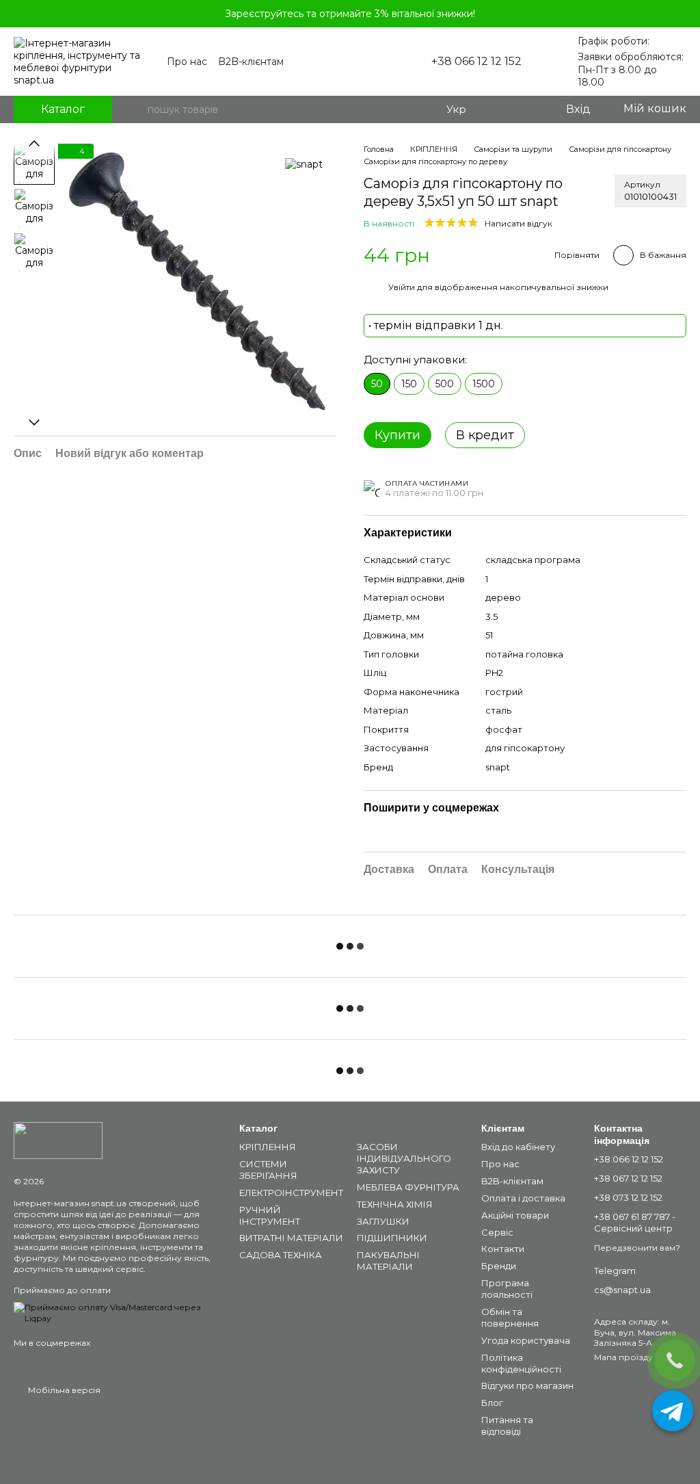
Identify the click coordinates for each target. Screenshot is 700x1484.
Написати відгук (518, 223)
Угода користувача (525, 1340)
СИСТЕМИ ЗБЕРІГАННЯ (268, 1169)
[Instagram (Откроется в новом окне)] (357, 61)
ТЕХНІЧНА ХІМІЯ (395, 1204)
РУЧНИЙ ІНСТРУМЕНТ (269, 1215)
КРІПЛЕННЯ (267, 1146)
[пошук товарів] (137, 109)
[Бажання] (526, 109)
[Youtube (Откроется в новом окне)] (373, 61)
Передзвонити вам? (637, 1247)
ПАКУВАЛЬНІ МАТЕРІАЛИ (388, 1260)
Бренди (498, 1265)
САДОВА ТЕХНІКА (280, 1254)
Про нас (187, 61)
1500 (483, 384)
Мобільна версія (63, 1390)
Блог (492, 1402)
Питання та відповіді (507, 1425)
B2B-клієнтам (251, 61)
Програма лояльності (507, 1288)
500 (444, 384)
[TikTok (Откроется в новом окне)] (390, 61)
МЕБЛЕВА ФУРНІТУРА (408, 1187)
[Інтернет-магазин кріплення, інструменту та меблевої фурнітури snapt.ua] (58, 1139)
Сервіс (497, 1232)
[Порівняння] (499, 109)
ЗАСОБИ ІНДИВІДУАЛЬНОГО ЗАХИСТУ (404, 1158)
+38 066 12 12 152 (476, 61)
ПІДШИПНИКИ (392, 1237)
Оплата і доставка (523, 1198)
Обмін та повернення (510, 1317)
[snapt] (304, 164)
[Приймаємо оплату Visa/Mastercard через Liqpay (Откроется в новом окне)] (116, 1312)
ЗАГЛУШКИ (383, 1221)
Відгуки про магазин (527, 1385)
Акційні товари (515, 1215)
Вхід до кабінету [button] (518, 1146)
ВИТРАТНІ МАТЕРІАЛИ (291, 1237)
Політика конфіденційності (521, 1363)
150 (409, 384)
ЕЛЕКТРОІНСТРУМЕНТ (291, 1192)
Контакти (502, 1248)
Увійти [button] (401, 287)
